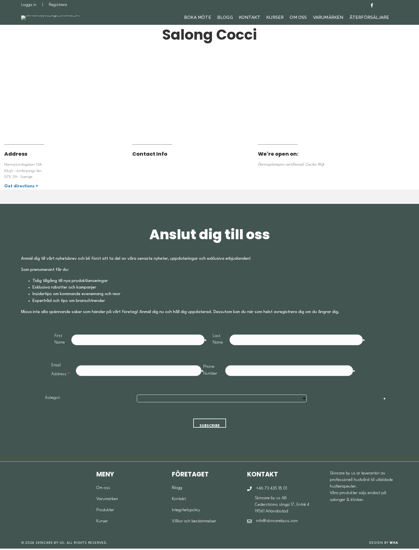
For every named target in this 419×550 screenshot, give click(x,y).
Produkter (105, 510)
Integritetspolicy (186, 510)
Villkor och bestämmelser (194, 521)
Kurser (275, 17)
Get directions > (21, 186)
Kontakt (249, 17)
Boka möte (197, 17)
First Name (59, 339)
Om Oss (298, 17)
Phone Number (210, 370)
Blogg (225, 17)
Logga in (28, 5)
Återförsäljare (369, 17)
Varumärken (328, 17)
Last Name (218, 339)
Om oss (103, 488)
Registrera (58, 5)
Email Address (60, 370)
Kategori (52, 398)
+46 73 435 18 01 (271, 488)
